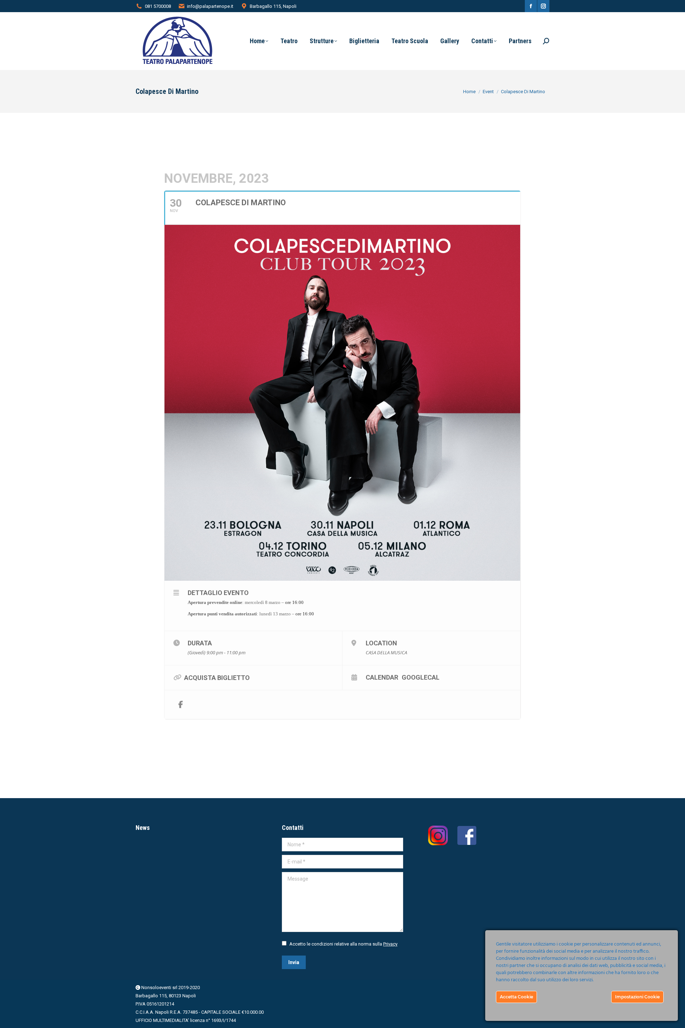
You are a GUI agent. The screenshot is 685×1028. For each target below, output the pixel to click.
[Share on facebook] (180, 705)
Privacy (390, 944)
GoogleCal (421, 677)
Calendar (382, 677)
